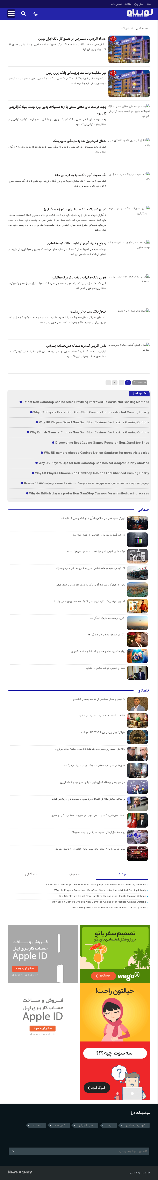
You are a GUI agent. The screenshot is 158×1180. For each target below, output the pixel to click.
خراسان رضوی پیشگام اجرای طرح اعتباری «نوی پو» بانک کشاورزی (92, 782)
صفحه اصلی (142, 28)
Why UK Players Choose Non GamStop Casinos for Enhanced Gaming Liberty (92, 473)
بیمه (110, 1125)
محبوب (74, 874)
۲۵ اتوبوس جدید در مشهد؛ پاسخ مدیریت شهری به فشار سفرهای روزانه (90, 568)
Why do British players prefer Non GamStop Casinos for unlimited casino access (89, 493)
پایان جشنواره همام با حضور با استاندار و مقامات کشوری (98, 651)
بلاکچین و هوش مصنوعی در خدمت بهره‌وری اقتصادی (98, 699)
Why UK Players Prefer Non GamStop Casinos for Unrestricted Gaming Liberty (91, 412)
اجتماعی (144, 509)
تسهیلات (60, 1125)
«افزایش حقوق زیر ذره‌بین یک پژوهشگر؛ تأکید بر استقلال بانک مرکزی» (90, 749)
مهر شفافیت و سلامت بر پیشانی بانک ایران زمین (76, 73)
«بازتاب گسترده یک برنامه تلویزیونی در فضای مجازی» (99, 535)
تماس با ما (116, 4)
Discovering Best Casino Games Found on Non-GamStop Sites (102, 442)
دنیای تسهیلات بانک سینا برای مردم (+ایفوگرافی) (75, 209)
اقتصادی (144, 690)
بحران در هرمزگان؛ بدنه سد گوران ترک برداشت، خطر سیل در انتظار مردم (90, 585)
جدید (122, 874)
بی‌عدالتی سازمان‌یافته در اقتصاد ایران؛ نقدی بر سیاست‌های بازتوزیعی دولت (88, 799)
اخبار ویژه (139, 4)
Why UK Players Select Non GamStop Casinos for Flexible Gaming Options (94, 422)
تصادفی (31, 874)
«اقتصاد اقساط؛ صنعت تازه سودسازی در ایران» (102, 716)
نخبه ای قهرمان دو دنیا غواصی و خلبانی (105, 668)
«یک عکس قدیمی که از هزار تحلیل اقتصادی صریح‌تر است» (96, 551)
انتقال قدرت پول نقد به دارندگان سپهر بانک (79, 141)
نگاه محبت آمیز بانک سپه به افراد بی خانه (80, 175)
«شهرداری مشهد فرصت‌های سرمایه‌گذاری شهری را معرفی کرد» (94, 766)
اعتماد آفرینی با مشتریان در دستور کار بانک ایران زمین (72, 39)
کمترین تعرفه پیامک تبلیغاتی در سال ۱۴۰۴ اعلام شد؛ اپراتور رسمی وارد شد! (88, 601)
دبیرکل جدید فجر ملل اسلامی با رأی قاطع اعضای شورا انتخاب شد (93, 518)
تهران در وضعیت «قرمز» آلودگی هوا (107, 618)
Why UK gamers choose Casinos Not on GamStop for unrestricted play (96, 452)
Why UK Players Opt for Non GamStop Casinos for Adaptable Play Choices (94, 463)
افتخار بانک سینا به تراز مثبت (88, 311)
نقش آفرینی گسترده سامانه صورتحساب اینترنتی (76, 346)
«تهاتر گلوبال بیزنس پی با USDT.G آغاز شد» (103, 732)
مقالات (127, 4)
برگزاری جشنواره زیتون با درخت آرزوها (106, 635)
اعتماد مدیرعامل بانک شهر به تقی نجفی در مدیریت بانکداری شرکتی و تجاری (88, 815)
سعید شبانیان (86, 1125)
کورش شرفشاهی (135, 1125)
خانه (149, 4)
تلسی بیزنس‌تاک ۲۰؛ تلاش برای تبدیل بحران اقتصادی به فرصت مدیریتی (90, 849)
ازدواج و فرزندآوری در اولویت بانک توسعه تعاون (76, 243)
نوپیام (132, 1173)
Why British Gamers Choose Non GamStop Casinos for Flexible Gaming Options (89, 432)
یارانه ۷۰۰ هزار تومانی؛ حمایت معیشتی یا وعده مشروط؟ (98, 832)
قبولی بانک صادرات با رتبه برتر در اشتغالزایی (79, 277)
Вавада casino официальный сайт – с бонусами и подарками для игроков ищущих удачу (86, 483)
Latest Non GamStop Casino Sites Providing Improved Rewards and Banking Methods (86, 402)
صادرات (38, 1125)
